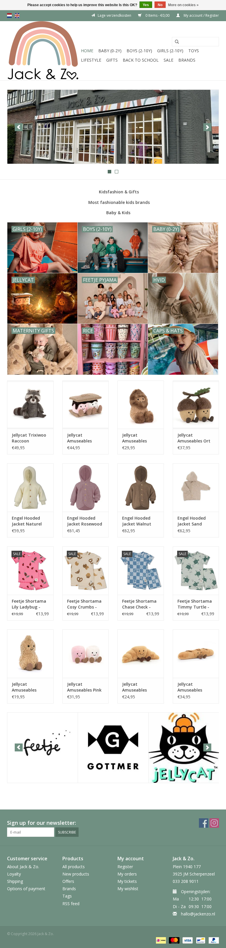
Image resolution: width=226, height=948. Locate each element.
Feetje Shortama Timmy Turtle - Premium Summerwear (194, 604)
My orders (127, 874)
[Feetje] (42, 748)
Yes (146, 5)
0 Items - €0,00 (157, 15)
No (160, 5)
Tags (67, 896)
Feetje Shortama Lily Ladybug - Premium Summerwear (29, 604)
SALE (168, 60)
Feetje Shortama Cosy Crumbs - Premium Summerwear (84, 604)
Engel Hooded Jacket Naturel (27, 521)
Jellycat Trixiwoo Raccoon (29, 438)
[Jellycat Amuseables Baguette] (196, 653)
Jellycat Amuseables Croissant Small (138, 687)
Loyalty (14, 874)
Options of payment (26, 888)
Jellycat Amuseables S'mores (79, 438)
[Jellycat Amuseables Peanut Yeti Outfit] (140, 405)
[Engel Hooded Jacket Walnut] (140, 487)
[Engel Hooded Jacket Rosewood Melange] (85, 487)
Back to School (141, 60)
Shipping (15, 881)
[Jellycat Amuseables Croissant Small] (140, 653)
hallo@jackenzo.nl (198, 914)
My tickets (127, 881)
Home (87, 50)
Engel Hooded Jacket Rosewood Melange (84, 521)
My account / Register (201, 15)
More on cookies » (183, 5)
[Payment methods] (160, 939)
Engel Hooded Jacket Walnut (136, 521)
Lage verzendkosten (114, 15)
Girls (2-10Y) (170, 50)
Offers (68, 881)
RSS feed (70, 903)
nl (9, 15)
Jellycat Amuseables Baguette (189, 687)
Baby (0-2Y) (110, 50)
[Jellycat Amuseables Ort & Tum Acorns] (196, 405)
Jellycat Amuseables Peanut (24, 687)
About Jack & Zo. (23, 866)
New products (75, 874)
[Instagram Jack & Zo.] (214, 823)
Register (125, 866)
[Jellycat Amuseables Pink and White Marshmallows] (85, 653)
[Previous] (19, 127)
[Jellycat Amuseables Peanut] (30, 653)
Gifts (112, 60)
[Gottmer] (113, 748)
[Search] (177, 42)
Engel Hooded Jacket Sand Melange (191, 521)
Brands (186, 60)
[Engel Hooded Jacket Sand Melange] (196, 487)
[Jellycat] (184, 748)
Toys (193, 50)
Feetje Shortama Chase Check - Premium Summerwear (139, 604)
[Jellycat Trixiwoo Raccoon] (30, 405)
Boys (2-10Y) (139, 50)
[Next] (207, 127)
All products (73, 866)
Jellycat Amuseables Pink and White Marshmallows (84, 687)
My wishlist (127, 888)
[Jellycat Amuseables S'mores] (85, 405)
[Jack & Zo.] (43, 50)
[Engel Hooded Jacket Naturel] (30, 487)
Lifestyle (91, 60)
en (17, 15)
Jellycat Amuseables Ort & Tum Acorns (193, 438)
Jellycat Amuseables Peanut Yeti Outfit (134, 438)
